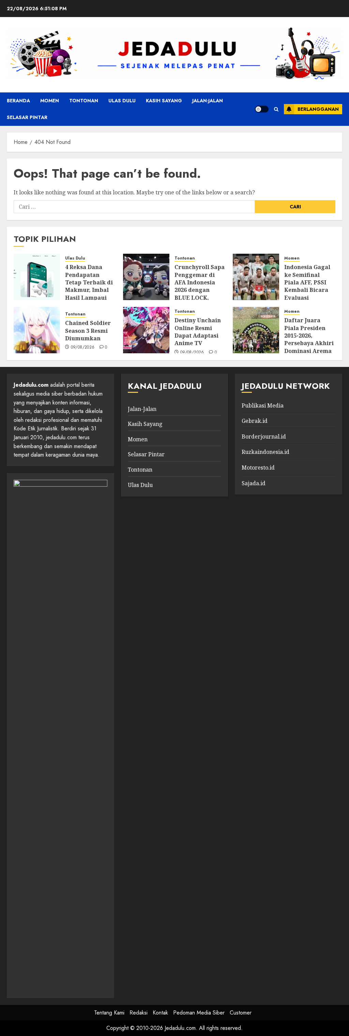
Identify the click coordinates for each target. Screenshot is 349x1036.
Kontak (160, 1013)
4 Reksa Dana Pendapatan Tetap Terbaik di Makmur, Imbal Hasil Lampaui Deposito (89, 286)
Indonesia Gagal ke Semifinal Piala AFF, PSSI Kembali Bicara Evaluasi (307, 282)
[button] (276, 109)
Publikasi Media (263, 405)
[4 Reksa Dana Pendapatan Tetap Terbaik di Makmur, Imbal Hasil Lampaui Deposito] (37, 277)
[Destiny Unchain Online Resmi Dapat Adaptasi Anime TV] (146, 330)
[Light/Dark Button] (262, 109)
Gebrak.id (255, 421)
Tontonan (83, 100)
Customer (241, 1013)
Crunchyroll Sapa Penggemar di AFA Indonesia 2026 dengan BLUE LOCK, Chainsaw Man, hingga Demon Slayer (199, 293)
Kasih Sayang (164, 100)
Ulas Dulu (122, 100)
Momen (49, 100)
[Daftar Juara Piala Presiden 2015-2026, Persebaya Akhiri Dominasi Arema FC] (256, 330)
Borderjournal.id (264, 436)
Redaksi (139, 1013)
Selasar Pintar (27, 117)
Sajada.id (253, 483)
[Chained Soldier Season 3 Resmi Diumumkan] (37, 330)
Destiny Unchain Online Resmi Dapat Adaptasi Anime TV (197, 331)
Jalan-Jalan (207, 100)
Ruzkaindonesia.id (265, 452)
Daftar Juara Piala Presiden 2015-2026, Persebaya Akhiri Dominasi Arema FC (309, 339)
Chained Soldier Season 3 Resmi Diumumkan (88, 330)
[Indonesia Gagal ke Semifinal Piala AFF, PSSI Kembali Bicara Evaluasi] (256, 277)
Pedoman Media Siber (199, 1013)
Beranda (18, 100)
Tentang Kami (109, 1013)
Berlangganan (318, 109)
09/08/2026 (83, 347)
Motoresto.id (258, 467)
